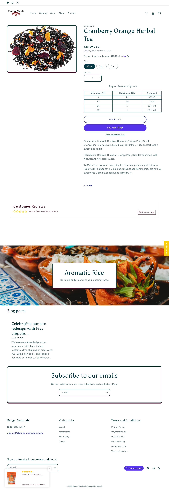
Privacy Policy (118, 427)
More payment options (115, 134)
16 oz (89, 66)
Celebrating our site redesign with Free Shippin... (28, 328)
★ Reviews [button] (166, 248)
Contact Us (64, 432)
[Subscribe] (107, 392)
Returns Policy (118, 441)
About (62, 427)
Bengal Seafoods (80, 486)
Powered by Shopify (95, 486)
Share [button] (89, 185)
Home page (64, 437)
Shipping (87, 51)
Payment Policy (118, 432)
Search (62, 441)
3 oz (113, 66)
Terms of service (119, 451)
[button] (147, 13)
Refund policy (118, 437)
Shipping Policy (118, 446)
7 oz (101, 66)
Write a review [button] (146, 212)
